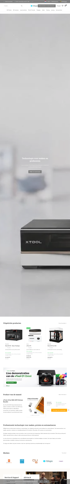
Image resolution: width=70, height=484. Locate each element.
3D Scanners (16, 10)
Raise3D (7, 344)
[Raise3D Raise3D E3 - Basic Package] (13, 335)
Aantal (49, 410)
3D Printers (9, 10)
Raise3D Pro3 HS (52, 345)
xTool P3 (28, 345)
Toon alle (64, 453)
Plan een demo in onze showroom (46, 5)
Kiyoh (65, 1)
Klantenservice (55, 1)
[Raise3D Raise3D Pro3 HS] (56, 335)
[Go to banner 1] (35, 377)
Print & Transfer (31, 10)
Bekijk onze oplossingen (35, 171)
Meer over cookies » (55, 481)
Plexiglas (39, 10)
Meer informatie (62, 394)
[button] (33, 415)
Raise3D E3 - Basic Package (12, 345)
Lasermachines (23, 10)
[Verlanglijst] (62, 6)
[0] (65, 6)
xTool (27, 344)
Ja (40, 481)
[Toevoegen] (21, 359)
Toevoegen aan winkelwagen (59, 410)
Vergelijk (8, 347)
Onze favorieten (62, 323)
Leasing (52, 10)
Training (48, 10)
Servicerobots (59, 10)
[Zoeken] (22, 6)
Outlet (43, 10)
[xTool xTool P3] (35, 335)
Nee (46, 481)
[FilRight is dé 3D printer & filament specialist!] (35, 6)
